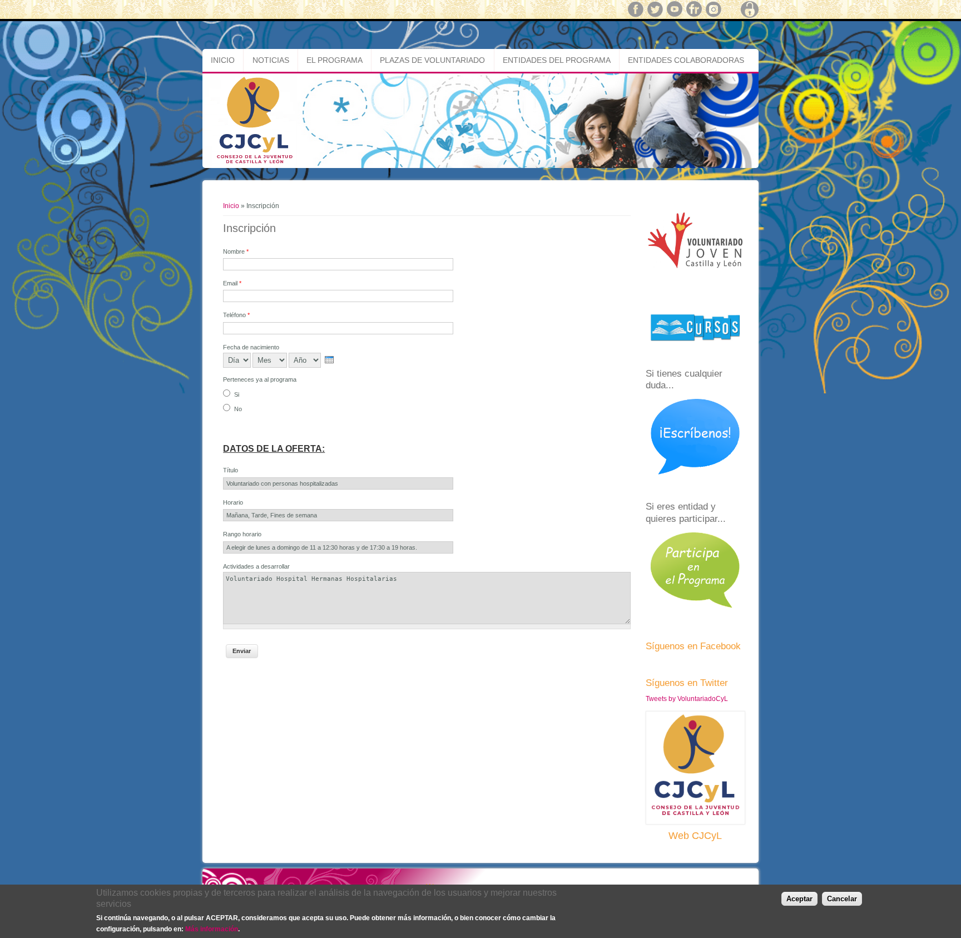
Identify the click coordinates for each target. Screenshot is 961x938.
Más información (211, 928)
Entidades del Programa (557, 60)
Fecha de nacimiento (251, 347)
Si (236, 394)
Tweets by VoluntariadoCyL (687, 699)
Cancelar (842, 899)
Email (232, 283)
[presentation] (329, 360)
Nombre (236, 251)
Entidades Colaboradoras (686, 60)
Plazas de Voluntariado (432, 60)
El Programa (334, 60)
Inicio (223, 60)
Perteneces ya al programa (259, 379)
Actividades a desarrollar (256, 566)
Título (230, 470)
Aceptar (799, 899)
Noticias (270, 60)
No (238, 409)
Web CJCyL (695, 835)
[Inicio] (480, 166)
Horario (233, 502)
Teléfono (236, 315)
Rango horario (242, 534)
